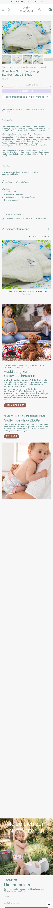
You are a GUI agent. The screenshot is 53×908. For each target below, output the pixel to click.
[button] (8, 9)
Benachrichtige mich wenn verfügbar (26, 97)
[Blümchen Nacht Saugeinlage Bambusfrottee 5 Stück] (26, 264)
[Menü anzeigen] (3, 9)
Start (4, 67)
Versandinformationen (18, 229)
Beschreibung (7, 106)
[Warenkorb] (44, 9)
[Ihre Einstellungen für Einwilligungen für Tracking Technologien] (49, 904)
